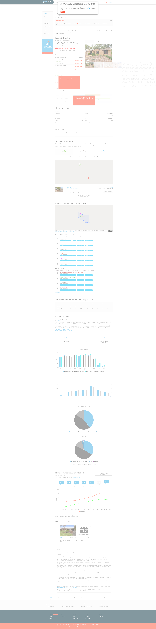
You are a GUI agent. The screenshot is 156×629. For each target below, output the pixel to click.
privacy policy (88, 8)
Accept (62, 11)
